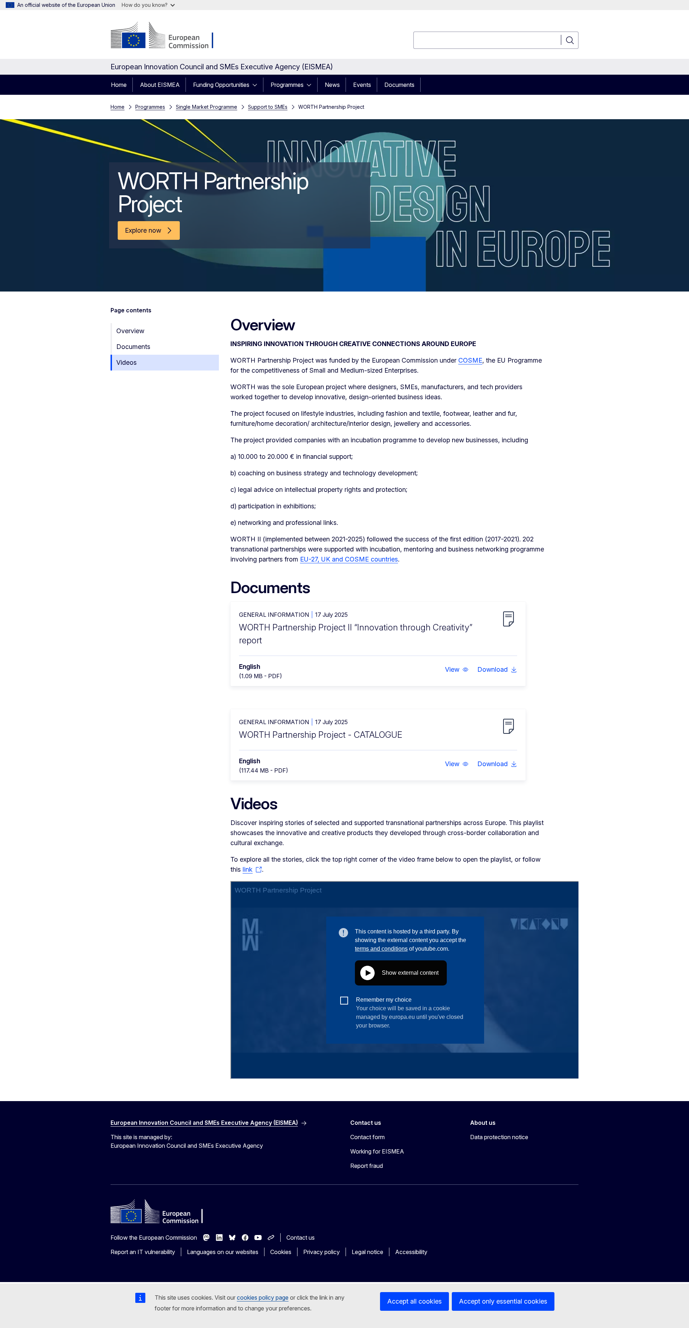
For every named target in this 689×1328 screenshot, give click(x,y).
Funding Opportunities (221, 84)
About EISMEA (160, 84)
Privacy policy (321, 1251)
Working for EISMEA (377, 1151)
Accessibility (411, 1251)
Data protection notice (499, 1137)
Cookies (280, 1251)
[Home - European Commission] (168, 36)
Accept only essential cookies (503, 1301)
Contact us (300, 1237)
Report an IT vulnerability (143, 1251)
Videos (126, 362)
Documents (399, 84)
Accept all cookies (414, 1301)
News (332, 84)
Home (119, 84)
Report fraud (366, 1165)
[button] (457, 670)
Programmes (287, 84)
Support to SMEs (267, 107)
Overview (130, 331)
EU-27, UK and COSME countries (349, 559)
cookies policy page (263, 1297)
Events (362, 84)
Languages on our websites (222, 1251)
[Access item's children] (257, 85)
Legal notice (367, 1251)
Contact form (367, 1137)
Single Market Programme (206, 107)
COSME (470, 360)
